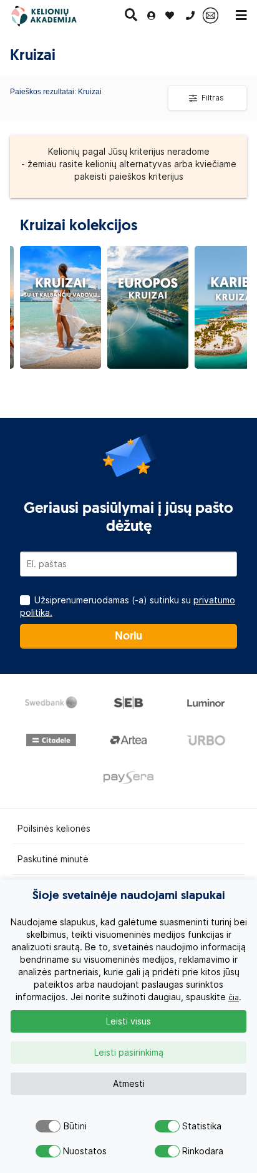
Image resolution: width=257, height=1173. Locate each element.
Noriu (128, 637)
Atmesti (129, 1084)
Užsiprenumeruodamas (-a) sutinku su (127, 606)
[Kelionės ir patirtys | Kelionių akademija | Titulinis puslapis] (54, 15)
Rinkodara (194, 1151)
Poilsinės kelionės (53, 829)
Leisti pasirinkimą (128, 1053)
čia (233, 997)
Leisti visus (128, 1021)
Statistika (194, 1126)
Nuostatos (75, 1151)
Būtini (75, 1126)
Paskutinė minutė (53, 859)
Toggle (48, 1126)
